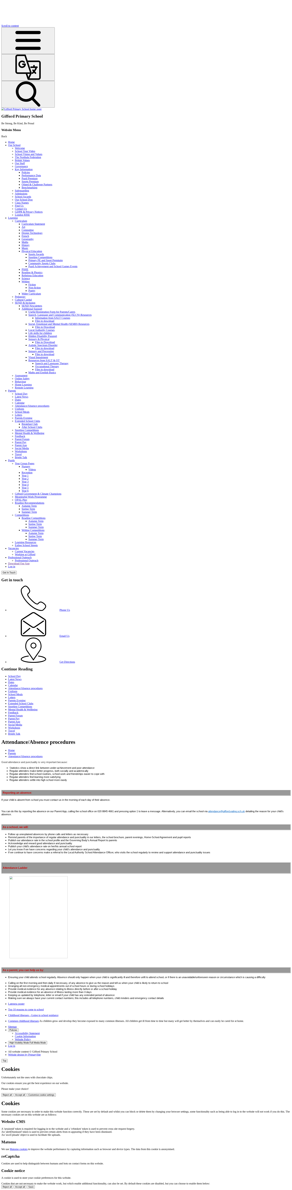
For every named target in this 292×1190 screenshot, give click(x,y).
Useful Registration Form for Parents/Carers (51, 311)
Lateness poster (16, 1003)
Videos (32, 469)
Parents (12, 390)
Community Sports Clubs (41, 263)
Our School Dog (24, 199)
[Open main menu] (28, 40)
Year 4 (25, 484)
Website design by (24, 1054)
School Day (21, 393)
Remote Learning (24, 387)
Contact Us (21, 208)
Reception (27, 472)
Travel (18, 454)
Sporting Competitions (40, 257)
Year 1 (25, 475)
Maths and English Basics (42, 372)
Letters (18, 415)
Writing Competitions (33, 530)
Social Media (22, 448)
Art (23, 227)
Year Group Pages (24, 463)
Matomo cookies (19, 1149)
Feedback (20, 436)
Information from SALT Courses (52, 317)
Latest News (21, 396)
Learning (13, 217)
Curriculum (21, 220)
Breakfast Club (30, 424)
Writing (26, 281)
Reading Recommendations (29, 502)
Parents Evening (23, 418)
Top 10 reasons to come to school (26, 1009)
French (25, 236)
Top (4, 1060)
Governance (21, 166)
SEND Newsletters (32, 305)
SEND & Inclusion (25, 302)
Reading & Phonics (32, 272)
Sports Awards (36, 254)
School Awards (23, 196)
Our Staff (20, 163)
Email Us (64, 635)
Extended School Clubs (27, 421)
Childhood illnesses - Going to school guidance (33, 1015)
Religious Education (32, 275)
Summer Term (29, 512)
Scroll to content (10, 25)
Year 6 (25, 490)
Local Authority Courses (41, 330)
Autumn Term (29, 505)
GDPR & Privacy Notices (29, 211)
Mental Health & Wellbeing (29, 433)
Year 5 (25, 487)
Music (25, 248)
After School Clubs (32, 427)
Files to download (44, 321)
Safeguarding (22, 190)
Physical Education (32, 251)
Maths (25, 242)
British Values (22, 160)
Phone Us (64, 610)
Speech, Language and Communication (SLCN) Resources (60, 314)
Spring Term (28, 508)
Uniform (19, 408)
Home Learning (23, 384)
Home (11, 142)
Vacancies (13, 548)
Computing (28, 230)
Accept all (20, 1095)
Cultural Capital (23, 299)
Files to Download (45, 327)
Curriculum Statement (33, 224)
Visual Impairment (38, 357)
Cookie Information (25, 1036)
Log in (11, 566)
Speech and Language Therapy (51, 363)
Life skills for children (40, 333)
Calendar (20, 402)
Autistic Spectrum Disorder (42, 345)
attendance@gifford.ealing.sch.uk (226, 811)
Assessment (21, 375)
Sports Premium (30, 181)
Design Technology (32, 233)
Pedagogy (20, 296)
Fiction (32, 284)
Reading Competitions (33, 518)
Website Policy (23, 1039)
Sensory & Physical (38, 339)
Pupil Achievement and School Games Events (52, 266)
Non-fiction (34, 287)
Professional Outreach (20, 557)
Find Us (19, 205)
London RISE (22, 214)
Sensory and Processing (41, 351)
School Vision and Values (28, 154)
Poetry (31, 290)
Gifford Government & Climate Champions (38, 493)
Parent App (21, 445)
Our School (14, 145)
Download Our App (19, 563)
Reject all (7, 1095)
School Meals (22, 411)
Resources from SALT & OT (44, 360)
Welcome (20, 148)
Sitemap (12, 1026)
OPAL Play (21, 499)
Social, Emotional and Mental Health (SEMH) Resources (58, 324)
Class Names (22, 202)
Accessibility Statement (27, 1033)
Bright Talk (21, 457)
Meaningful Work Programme (31, 496)
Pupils (11, 460)
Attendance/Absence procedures (32, 405)
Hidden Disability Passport (42, 336)
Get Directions (67, 661)
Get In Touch (9, 572)
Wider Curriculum (31, 293)
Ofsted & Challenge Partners (37, 184)
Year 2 (25, 478)
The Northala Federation (28, 157)
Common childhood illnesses (23, 1021)
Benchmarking (29, 187)
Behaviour (20, 381)
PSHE (25, 269)
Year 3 (25, 481)
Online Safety (22, 378)
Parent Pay (20, 442)
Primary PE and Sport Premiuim (45, 260)
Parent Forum (22, 439)
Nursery (26, 466)
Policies (26, 172)
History (26, 245)
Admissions (21, 193)
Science (26, 278)
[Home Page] (21, 109)
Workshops (21, 451)
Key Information (24, 169)
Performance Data (31, 175)
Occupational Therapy (47, 366)
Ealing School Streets (26, 545)
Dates (18, 399)
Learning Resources (25, 542)
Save (30, 1187)
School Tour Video (25, 151)
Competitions (22, 515)
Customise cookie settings (41, 1095)
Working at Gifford (25, 554)
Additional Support (32, 308)
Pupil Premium (30, 178)
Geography (28, 239)
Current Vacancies (24, 551)
